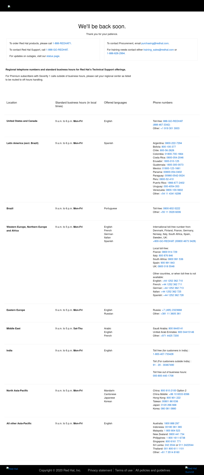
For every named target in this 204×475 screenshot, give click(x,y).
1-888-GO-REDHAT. (57, 49)
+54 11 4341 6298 (171, 193)
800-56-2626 (167, 150)
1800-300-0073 (175, 164)
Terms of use (124, 470)
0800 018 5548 (166, 266)
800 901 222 (174, 397)
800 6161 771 (173, 441)
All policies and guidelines (152, 470)
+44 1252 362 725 (171, 291)
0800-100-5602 (174, 190)
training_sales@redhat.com (158, 49)
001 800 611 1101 (174, 448)
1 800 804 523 (172, 430)
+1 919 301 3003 (170, 128)
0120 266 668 (168, 405)
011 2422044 (186, 445)
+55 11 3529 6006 (171, 212)
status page (52, 56)
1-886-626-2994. (116, 53)
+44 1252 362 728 (173, 295)
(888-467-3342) (161, 124)
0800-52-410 (166, 179)
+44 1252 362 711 (172, 284)
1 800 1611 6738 (175, 437)
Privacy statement (100, 470)
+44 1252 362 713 (173, 288)
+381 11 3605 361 (171, 313)
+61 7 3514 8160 (170, 452)
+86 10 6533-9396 (179, 394)
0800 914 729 (169, 252)
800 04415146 (186, 332)
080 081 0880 (168, 408)
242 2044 (170, 445)
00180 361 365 (173, 427)
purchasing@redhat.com (155, 43)
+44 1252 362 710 (173, 280)
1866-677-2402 (176, 182)
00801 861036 (170, 401)
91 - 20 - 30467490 (163, 364)
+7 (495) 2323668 (172, 310)
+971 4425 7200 (170, 335)
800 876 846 (166, 255)
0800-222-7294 (173, 143)
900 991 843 (168, 262)
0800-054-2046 (175, 157)
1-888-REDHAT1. (62, 43)
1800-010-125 (171, 161)
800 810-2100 (169, 390)
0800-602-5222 (171, 208)
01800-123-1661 (171, 168)
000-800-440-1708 (163, 375)
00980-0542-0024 (175, 175)
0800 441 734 (176, 434)
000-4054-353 (171, 186)
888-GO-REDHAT (173, 121)
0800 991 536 (175, 259)
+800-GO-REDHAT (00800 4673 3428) (174, 241)
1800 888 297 (171, 423)
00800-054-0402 (172, 172)
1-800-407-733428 (163, 354)
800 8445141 (176, 328)
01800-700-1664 (174, 154)
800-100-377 (169, 146)
